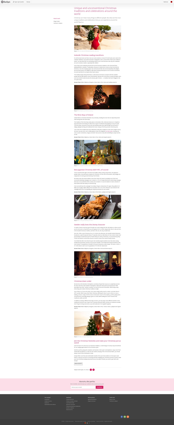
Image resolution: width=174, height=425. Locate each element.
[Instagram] (128, 417)
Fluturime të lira (69, 409)
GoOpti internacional (69, 421)
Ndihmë (166, 2)
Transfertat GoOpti (70, 402)
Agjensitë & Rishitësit (92, 399)
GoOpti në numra (48, 401)
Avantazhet (47, 399)
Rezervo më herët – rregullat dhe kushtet (104, 421)
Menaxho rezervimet (70, 404)
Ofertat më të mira (70, 399)
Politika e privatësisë (91, 421)
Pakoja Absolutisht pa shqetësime (73, 406)
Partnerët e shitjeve (58, 23)
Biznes (28, 2)
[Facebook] (91, 370)
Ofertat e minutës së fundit (71, 401)
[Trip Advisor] (124, 417)
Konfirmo (99, 387)
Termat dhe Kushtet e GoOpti (80, 421)
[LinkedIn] (93, 370)
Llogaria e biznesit (91, 401)
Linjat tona (47, 402)
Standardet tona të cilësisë (50, 404)
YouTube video (109, 131)
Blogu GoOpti (57, 21)
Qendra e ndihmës (70, 408)
